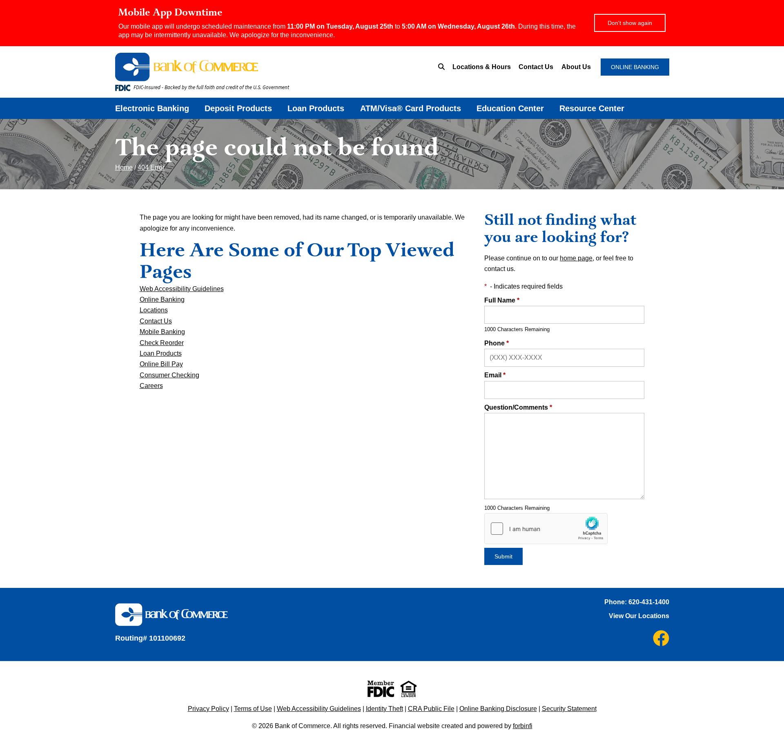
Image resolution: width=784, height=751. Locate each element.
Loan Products (315, 108)
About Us (576, 66)
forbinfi (522, 725)
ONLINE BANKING (635, 67)
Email (495, 375)
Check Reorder (162, 342)
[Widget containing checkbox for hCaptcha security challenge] (546, 528)
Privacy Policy (208, 708)
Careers (151, 385)
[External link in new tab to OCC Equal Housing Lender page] (408, 689)
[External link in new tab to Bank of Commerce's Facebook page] (661, 638)
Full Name (501, 300)
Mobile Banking (162, 331)
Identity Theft (384, 708)
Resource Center (591, 108)
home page (576, 258)
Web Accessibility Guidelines (182, 288)
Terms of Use (253, 708)
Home (124, 167)
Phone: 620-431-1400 (636, 602)
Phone (496, 343)
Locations (154, 310)
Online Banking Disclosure (498, 708)
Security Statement (569, 708)
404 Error (151, 167)
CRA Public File (431, 708)
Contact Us (536, 66)
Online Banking (162, 299)
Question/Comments (518, 407)
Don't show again (630, 23)
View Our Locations (639, 615)
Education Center (510, 108)
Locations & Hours (481, 66)
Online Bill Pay (161, 364)
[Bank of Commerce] (235, 67)
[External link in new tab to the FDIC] (381, 689)
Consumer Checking (169, 375)
